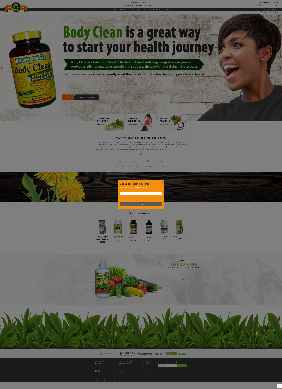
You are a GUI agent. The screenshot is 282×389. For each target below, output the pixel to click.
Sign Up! (141, 204)
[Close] (162, 182)
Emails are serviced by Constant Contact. (141, 200)
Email (121, 190)
